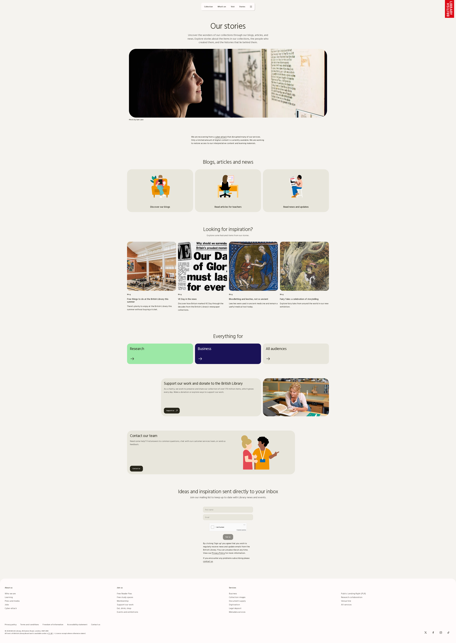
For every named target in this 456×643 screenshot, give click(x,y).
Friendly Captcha (241, 530)
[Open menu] (251, 7)
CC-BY (50, 633)
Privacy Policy (218, 553)
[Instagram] (441, 632)
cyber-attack (221, 136)
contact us (208, 561)
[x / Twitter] (425, 632)
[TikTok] (448, 632)
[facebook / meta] (433, 632)
